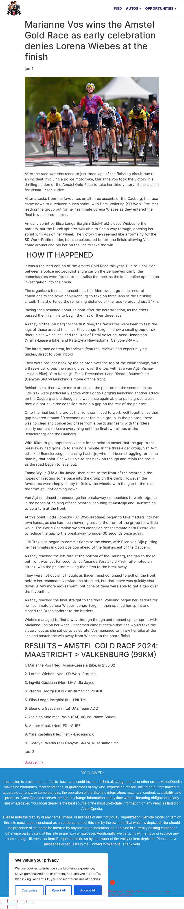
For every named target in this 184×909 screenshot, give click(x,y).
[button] (112, 882)
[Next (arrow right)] (12, 907)
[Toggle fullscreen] (12, 901)
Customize (29, 890)
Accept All (87, 890)
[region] (58, 876)
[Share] (21, 901)
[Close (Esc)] (30, 901)
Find (118, 8)
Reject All (59, 890)
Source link (34, 762)
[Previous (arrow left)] (4, 907)
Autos (132, 8)
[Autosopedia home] (14, 8)
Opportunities (159, 8)
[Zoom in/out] (4, 901)
